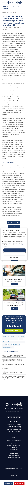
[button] (14, 257)
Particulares (14, 422)
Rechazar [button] (14, 254)
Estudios (4, 339)
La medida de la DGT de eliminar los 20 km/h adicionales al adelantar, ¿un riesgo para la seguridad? (14, 303)
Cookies (17, 474)
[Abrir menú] (2, 2)
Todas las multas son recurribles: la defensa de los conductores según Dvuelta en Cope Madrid (14, 279)
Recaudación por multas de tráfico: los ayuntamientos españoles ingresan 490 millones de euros (12, 360)
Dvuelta (10, 344)
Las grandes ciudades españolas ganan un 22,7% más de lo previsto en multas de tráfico (12, 372)
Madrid (12, 336)
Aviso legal (7, 474)
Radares (4, 342)
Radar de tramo (16, 344)
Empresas (14, 437)
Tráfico (20, 339)
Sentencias (18, 342)
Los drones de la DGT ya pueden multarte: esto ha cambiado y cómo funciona (13, 356)
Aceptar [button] (14, 250)
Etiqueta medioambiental (8, 347)
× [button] (24, 229)
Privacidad (12, 474)
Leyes (23, 342)
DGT (8, 336)
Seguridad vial (11, 342)
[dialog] (14, 244)
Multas (4, 336)
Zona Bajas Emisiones (14, 227)
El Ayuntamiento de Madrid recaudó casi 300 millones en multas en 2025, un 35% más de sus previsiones (13, 377)
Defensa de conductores (14, 222)
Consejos (5, 344)
